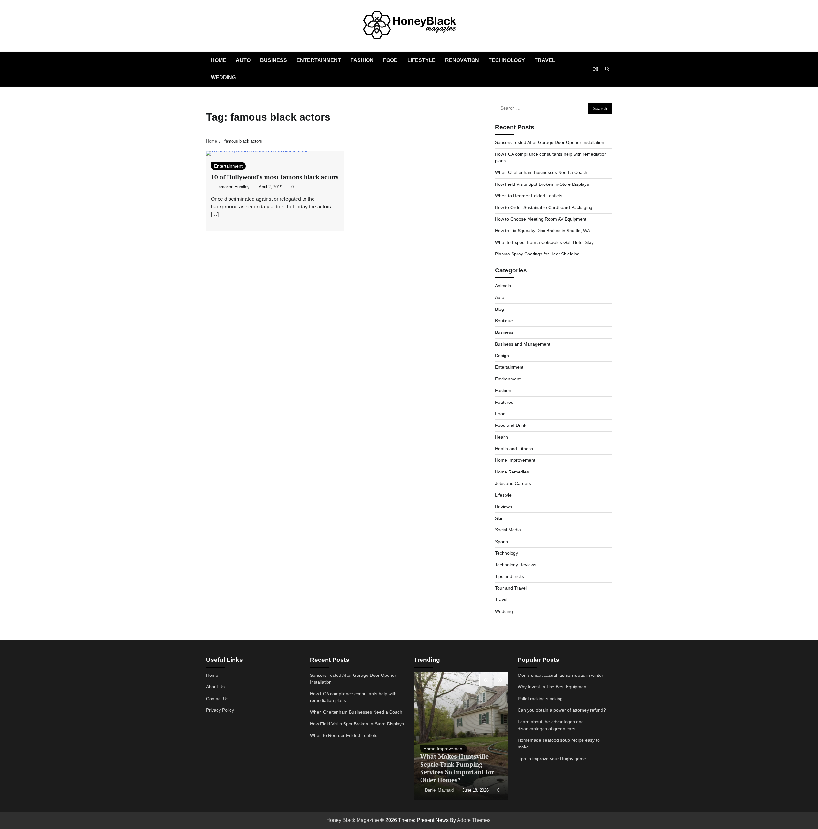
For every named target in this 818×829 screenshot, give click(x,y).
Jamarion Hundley (233, 187)
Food (390, 60)
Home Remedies (512, 471)
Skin (499, 518)
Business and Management (522, 344)
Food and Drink (510, 425)
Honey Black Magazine (352, 820)
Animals (503, 285)
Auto (243, 60)
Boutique (504, 320)
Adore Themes (473, 820)
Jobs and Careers (513, 483)
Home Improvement (515, 460)
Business (273, 60)
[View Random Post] (596, 69)
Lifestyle (421, 60)
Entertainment (319, 60)
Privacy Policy (220, 710)
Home (218, 60)
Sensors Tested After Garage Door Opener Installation (549, 142)
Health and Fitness (514, 448)
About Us (215, 686)
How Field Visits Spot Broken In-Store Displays (542, 184)
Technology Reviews (515, 564)
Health (501, 437)
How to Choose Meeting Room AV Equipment (540, 219)
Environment (508, 378)
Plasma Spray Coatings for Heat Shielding (537, 253)
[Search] (607, 69)
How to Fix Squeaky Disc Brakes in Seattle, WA (542, 230)
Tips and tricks (509, 576)
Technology (507, 60)
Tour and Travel (511, 587)
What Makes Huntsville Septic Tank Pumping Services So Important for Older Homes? (457, 768)
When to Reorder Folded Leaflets (528, 195)
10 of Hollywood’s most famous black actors (275, 177)
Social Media (508, 529)
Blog (499, 309)
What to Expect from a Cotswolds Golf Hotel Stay (544, 242)
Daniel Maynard (439, 790)
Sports (501, 541)
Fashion (362, 60)
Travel (545, 60)
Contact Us (217, 698)
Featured (504, 402)
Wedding (223, 77)
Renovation (462, 60)
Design (502, 355)
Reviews (503, 506)
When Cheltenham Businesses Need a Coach (541, 172)
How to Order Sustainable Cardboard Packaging (543, 207)
